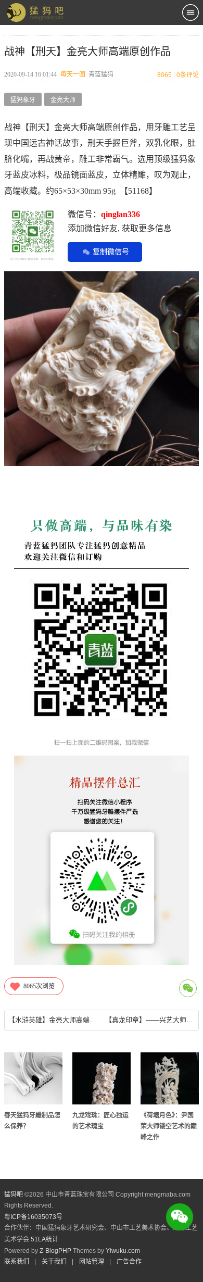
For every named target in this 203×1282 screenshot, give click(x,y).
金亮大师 (62, 100)
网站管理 (91, 1261)
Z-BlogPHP (55, 1250)
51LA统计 (44, 1239)
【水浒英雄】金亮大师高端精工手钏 (52, 1020)
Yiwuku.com (123, 1250)
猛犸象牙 (22, 100)
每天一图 (72, 74)
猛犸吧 (13, 1194)
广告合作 (129, 1261)
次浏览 (39, 986)
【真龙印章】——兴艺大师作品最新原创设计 (149, 1020)
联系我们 (16, 1261)
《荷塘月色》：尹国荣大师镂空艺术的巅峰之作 (169, 1126)
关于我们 (54, 1261)
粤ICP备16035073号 (33, 1217)
